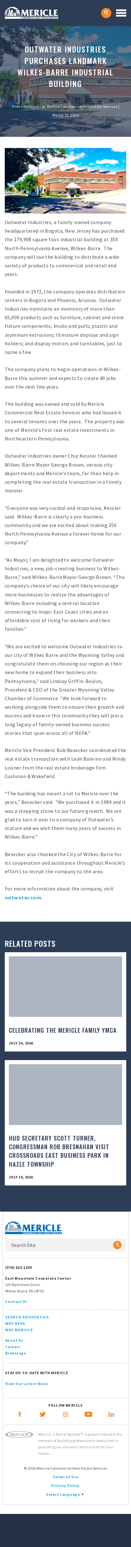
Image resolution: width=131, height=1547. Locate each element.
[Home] (53, 13)
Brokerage (15, 1353)
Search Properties (27, 1317)
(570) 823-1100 (18, 1267)
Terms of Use (65, 1476)
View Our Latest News (26, 1383)
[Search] (117, 1245)
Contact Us (16, 1301)
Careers (12, 1346)
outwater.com (23, 897)
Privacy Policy (65, 1485)
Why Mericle (19, 1329)
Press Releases (26, 106)
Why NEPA (15, 1323)
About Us (14, 1340)
